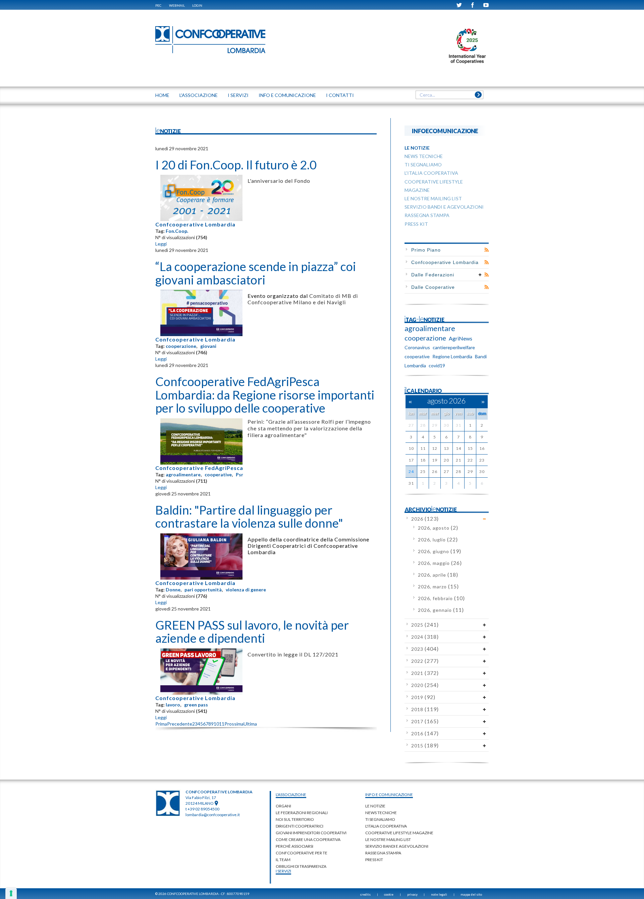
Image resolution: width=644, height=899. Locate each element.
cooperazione (181, 346)
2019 (423, 697)
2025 (425, 625)
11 (221, 724)
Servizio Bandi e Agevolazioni (396, 846)
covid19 (437, 365)
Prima (161, 724)
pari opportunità (203, 589)
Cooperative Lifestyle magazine (399, 832)
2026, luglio (438, 539)
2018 (425, 709)
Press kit (374, 859)
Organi (283, 805)
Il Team (283, 859)
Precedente (179, 724)
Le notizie (375, 805)
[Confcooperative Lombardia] (210, 39)
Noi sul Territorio (295, 819)
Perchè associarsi (294, 846)
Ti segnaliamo (380, 819)
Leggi (161, 244)
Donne (173, 589)
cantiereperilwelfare (454, 347)
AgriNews (460, 338)
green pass (196, 704)
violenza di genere (246, 589)
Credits (365, 894)
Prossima (234, 724)
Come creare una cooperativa (308, 839)
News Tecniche (381, 812)
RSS (486, 250)
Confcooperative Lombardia (195, 224)
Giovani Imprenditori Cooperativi (311, 832)
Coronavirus (417, 347)
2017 (425, 721)
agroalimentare (183, 474)
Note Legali (439, 894)
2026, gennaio (441, 610)
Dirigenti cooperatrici (299, 826)
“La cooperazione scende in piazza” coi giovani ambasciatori (255, 273)
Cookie (388, 894)
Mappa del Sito (471, 894)
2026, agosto (438, 528)
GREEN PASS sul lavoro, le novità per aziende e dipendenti (252, 632)
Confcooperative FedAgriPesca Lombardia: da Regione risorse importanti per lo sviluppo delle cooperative (264, 394)
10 (216, 724)
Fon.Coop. (177, 231)
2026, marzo (438, 586)
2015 (425, 745)
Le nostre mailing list (388, 839)
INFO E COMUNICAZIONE (287, 95)
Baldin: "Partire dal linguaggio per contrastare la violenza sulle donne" (249, 517)
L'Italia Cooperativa (386, 826)
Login (197, 5)
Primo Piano (426, 250)
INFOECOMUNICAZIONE (445, 130)
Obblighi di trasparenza (301, 866)
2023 (425, 649)
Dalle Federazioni (432, 274)
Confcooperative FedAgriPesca (199, 468)
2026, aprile (438, 575)
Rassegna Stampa (383, 852)
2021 (425, 673)
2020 (425, 685)
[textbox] (449, 95)
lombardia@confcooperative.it (212, 814)
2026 (425, 519)
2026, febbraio (441, 598)
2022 (425, 661)
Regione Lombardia (452, 356)
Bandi (481, 356)
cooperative (218, 474)
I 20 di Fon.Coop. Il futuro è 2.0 (236, 164)
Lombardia (415, 365)
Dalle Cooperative (433, 287)
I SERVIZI (238, 95)
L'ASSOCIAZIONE (198, 95)
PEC (158, 5)
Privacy (412, 894)
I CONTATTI (340, 95)
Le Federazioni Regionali (302, 812)
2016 (425, 733)
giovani (208, 346)
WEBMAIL (177, 5)
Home (162, 95)
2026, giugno (439, 551)
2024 (425, 637)
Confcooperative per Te (301, 852)
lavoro (173, 704)
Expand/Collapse (480, 274)
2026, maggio (440, 563)
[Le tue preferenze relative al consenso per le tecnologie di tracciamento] (11, 893)
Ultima (250, 724)
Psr (239, 474)
